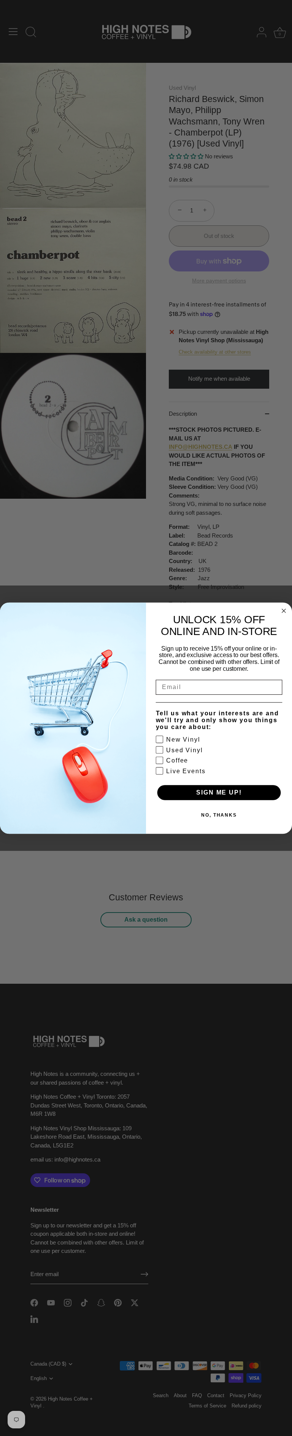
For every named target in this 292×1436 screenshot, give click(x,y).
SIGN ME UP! (218, 792)
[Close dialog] (284, 610)
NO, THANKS (219, 815)
